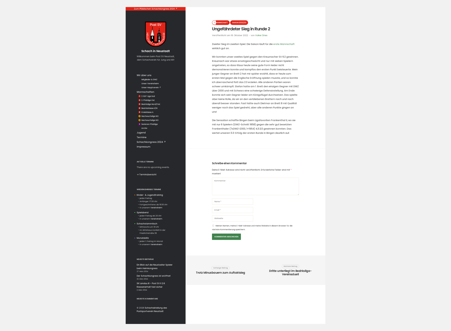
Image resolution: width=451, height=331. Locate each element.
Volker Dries (261, 35)
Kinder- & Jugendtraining (150, 194)
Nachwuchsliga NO (150, 116)
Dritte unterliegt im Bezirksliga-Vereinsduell (290, 272)
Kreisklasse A (147, 112)
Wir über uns (144, 75)
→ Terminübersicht (146, 174)
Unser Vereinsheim (150, 83)
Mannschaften (145, 92)
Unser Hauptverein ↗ (151, 87)
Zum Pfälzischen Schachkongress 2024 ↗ (155, 8)
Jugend (141, 132)
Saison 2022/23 (239, 22)
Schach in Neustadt (155, 51)
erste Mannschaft (284, 44)
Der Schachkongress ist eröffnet (154, 275)
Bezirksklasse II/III (149, 108)
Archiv (144, 128)
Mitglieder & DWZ (149, 79)
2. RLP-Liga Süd (148, 96)
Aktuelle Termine (145, 161)
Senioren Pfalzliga (149, 124)
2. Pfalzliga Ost (148, 100)
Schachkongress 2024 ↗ (151, 142)
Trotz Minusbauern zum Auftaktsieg (220, 272)
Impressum (143, 146)
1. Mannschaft (221, 22)
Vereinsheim (156, 207)
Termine (141, 137)
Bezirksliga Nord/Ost (150, 104)
